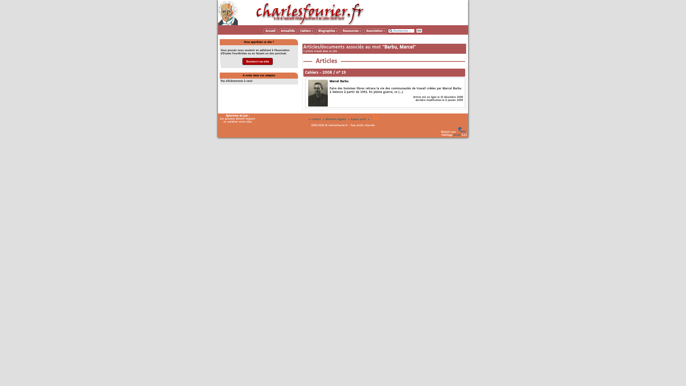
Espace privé (359, 119)
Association (375, 31)
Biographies (327, 31)
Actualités (288, 31)
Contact (317, 119)
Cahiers (306, 31)
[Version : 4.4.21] (462, 132)
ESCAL (457, 135)
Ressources (352, 31)
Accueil (270, 31)
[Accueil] (343, 24)
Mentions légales (336, 119)
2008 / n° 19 (334, 73)
